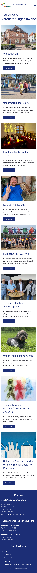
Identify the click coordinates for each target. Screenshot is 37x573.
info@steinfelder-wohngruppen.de (12, 514)
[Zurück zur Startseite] (13, 5)
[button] (35, 5)
